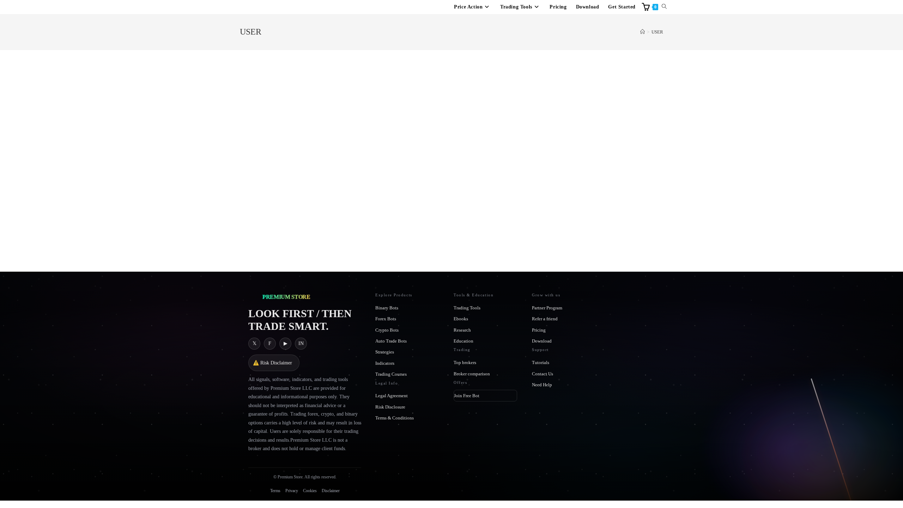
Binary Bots (386, 307)
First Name (362, 131)
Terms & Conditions (394, 418)
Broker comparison (472, 373)
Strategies (384, 352)
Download (542, 341)
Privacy (291, 490)
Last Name (361, 160)
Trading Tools (467, 307)
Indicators (384, 363)
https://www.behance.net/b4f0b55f (505, 146)
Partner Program (547, 307)
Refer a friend (545, 318)
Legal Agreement (391, 395)
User (657, 32)
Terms (275, 490)
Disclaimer (331, 490)
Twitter (479, 160)
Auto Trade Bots (391, 341)
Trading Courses (391, 374)
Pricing (539, 330)
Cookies (310, 490)
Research (462, 330)
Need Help (542, 384)
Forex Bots (385, 318)
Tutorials (540, 362)
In (301, 343)
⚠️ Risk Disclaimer (272, 362)
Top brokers (465, 362)
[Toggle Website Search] (664, 7)
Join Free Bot (466, 395)
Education (463, 341)
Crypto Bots (387, 330)
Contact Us (542, 373)
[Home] (642, 32)
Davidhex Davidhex (408, 64)
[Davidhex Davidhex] (319, 50)
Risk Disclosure (390, 407)
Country (359, 219)
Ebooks (461, 318)
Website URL (485, 131)
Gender (357, 190)
